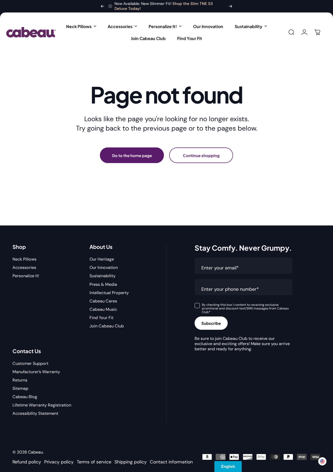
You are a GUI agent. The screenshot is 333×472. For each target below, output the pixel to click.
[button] (81, 26)
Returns (19, 380)
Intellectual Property (109, 292)
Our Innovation (103, 267)
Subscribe (211, 323)
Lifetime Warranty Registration (41, 405)
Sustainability (102, 276)
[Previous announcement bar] (102, 6)
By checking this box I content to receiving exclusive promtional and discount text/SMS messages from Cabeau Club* (245, 308)
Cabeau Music (103, 309)
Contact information (171, 462)
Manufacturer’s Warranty (36, 371)
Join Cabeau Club (106, 326)
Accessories (24, 267)
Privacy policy (59, 462)
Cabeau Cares (103, 301)
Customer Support (30, 363)
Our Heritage (101, 259)
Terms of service (94, 462)
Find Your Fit (101, 317)
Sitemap (20, 388)
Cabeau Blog (24, 396)
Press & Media (103, 284)
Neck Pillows (24, 259)
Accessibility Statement (35, 413)
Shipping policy (130, 462)
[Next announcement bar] (230, 6)
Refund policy (26, 462)
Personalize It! (25, 276)
